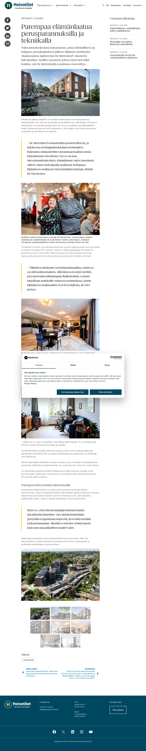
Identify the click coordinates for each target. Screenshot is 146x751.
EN (107, 5)
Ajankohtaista (62, 5)
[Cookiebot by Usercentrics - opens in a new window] (112, 357)
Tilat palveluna (44, 5)
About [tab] (107, 365)
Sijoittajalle (116, 5)
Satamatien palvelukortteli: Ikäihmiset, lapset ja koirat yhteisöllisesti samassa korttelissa (42, 673)
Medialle (127, 5)
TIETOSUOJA (74, 742)
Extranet (137, 5)
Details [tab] (73, 365)
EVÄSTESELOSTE (86, 742)
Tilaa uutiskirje (118, 710)
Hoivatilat (78, 5)
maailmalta (28, 660)
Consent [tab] (38, 365)
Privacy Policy (30, 383)
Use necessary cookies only (73, 392)
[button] (92, 574)
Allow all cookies (105, 392)
